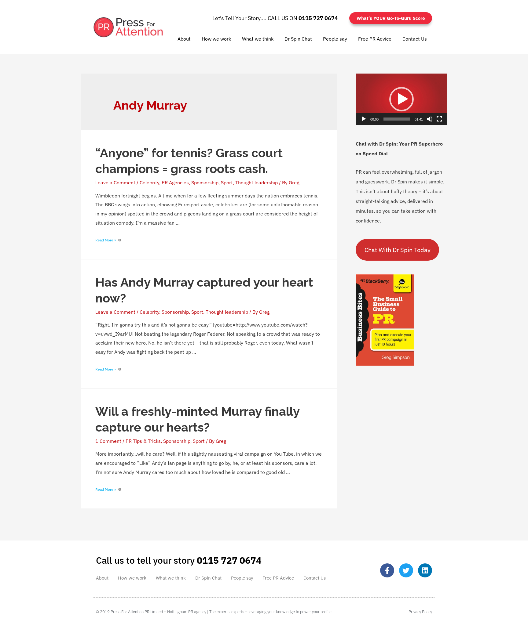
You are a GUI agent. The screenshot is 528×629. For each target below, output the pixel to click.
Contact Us (414, 39)
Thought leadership (256, 182)
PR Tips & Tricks (143, 441)
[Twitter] (406, 570)
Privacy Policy (420, 611)
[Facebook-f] (387, 570)
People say (335, 39)
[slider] (396, 119)
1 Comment (108, 441)
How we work (216, 39)
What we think (257, 39)
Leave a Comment (115, 182)
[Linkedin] (425, 570)
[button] (401, 99)
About (184, 39)
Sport (227, 182)
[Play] (364, 119)
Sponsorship (204, 182)
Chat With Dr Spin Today (398, 250)
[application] (401, 99)
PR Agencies (175, 182)
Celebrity (149, 182)
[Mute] (430, 119)
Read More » (105, 240)
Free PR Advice (374, 39)
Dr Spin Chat (298, 39)
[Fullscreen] (439, 119)
